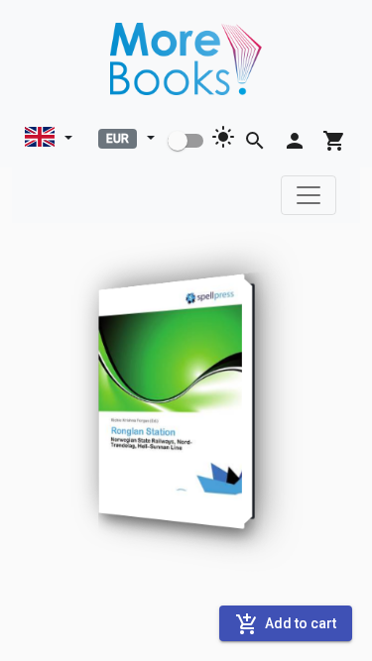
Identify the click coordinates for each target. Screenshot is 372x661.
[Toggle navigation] (308, 195)
